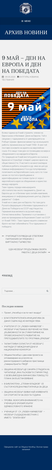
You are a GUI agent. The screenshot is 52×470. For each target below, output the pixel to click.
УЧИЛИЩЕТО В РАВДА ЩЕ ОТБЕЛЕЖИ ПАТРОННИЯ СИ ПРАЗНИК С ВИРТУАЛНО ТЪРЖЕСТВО (24, 239)
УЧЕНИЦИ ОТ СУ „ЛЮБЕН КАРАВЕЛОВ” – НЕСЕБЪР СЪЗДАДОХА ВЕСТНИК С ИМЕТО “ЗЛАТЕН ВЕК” (24, 414)
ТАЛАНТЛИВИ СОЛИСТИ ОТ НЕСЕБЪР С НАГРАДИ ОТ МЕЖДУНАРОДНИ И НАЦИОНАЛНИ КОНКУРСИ (24, 346)
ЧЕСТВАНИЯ (8, 79)
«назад (7, 275)
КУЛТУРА (24, 77)
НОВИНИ (34, 77)
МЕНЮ (27, 21)
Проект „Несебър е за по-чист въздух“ (22, 312)
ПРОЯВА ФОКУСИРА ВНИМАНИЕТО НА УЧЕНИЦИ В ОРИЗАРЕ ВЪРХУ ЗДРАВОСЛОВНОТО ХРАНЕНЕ (23, 403)
